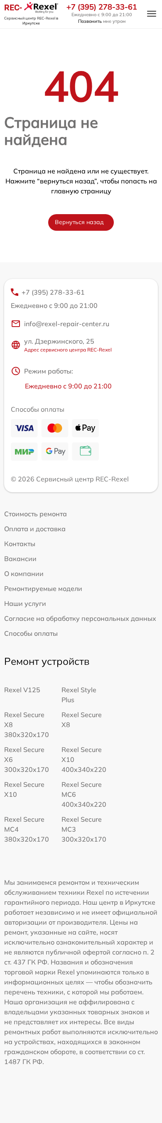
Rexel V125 (22, 690)
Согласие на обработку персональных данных (80, 618)
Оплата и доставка (35, 529)
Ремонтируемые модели (43, 588)
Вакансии (20, 558)
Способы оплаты (31, 633)
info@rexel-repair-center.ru (66, 324)
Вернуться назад (79, 222)
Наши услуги (25, 603)
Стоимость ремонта (35, 514)
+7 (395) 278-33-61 (101, 7)
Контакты (19, 544)
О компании (24, 573)
